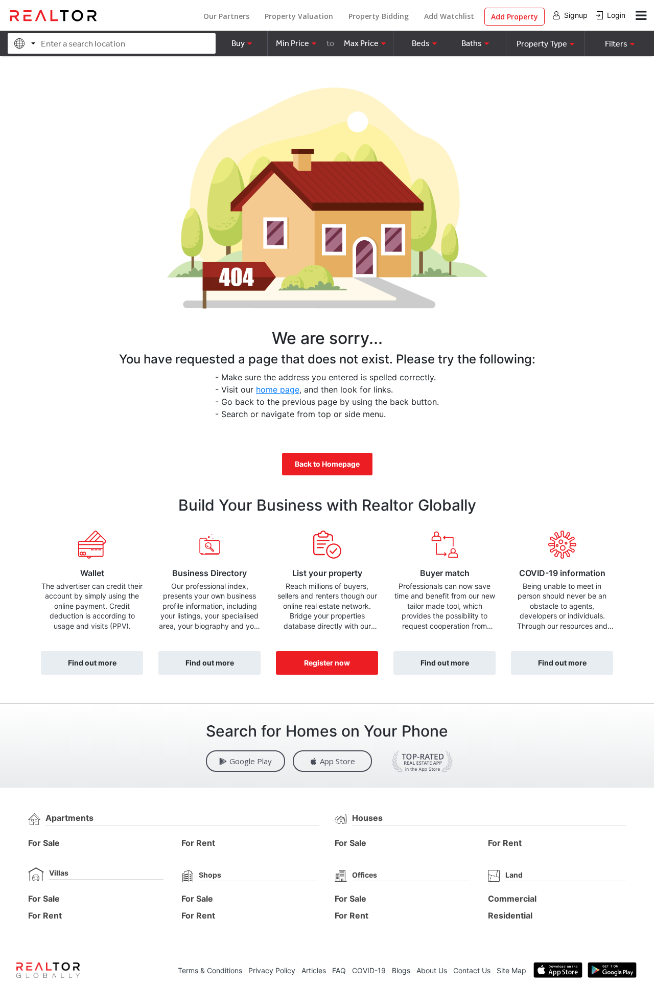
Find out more (92, 662)
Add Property (514, 16)
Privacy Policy (271, 970)
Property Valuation (299, 16)
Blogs (401, 970)
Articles (313, 970)
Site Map (511, 970)
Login (616, 15)
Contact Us (472, 970)
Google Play (250, 761)
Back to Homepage (327, 464)
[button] (545, 43)
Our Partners (226, 16)
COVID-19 (369, 970)
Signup (576, 15)
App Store (337, 761)
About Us (431, 970)
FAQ (339, 970)
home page (277, 389)
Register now (327, 662)
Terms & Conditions (210, 970)
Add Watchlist (449, 16)
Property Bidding (378, 16)
